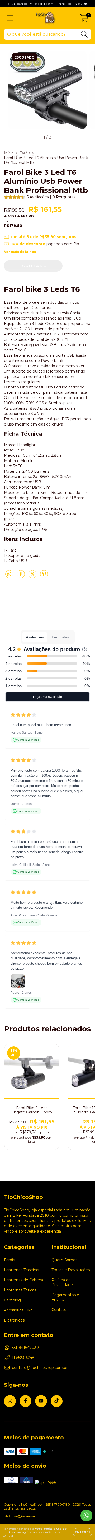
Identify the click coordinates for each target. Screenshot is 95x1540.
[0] (84, 19)
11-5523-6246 (23, 1357)
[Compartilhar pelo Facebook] (21, 576)
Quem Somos (64, 1259)
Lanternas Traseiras (21, 1270)
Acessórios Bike (18, 1310)
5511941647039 (25, 1347)
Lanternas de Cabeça (23, 1280)
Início (9, 153)
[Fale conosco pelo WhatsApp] (86, 1515)
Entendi (82, 1532)
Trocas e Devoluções (70, 1270)
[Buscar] (84, 34)
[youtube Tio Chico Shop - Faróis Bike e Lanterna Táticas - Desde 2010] (41, 1401)
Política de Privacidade (62, 1282)
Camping (12, 1300)
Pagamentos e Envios (65, 1297)
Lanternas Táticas (20, 1290)
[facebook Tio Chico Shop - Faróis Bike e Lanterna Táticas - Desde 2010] (25, 1401)
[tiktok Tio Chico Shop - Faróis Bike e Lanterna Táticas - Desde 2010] (57, 1401)
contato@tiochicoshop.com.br (40, 1367)
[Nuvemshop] (20, 1517)
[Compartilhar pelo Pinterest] (44, 576)
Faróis (25, 153)
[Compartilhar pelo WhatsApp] (9, 574)
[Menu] (10, 18)
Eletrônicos (14, 1320)
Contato (58, 1309)
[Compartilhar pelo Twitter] (32, 576)
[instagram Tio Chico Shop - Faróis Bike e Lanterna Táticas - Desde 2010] (10, 1401)
